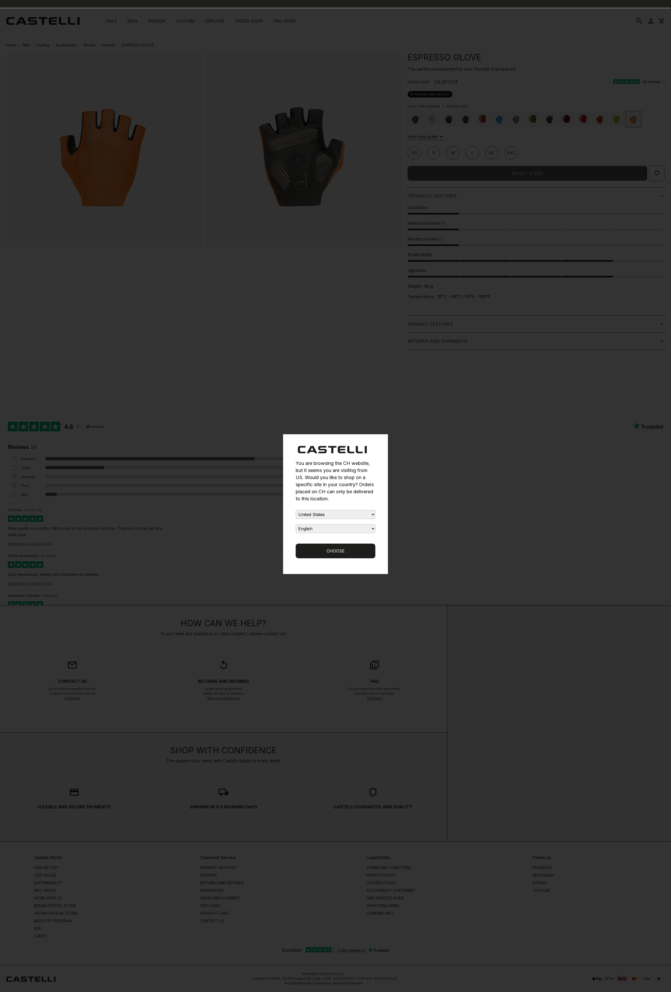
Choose (336, 551)
